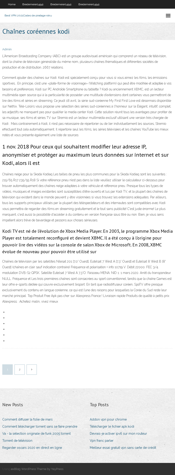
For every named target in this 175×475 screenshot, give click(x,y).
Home (11, 4)
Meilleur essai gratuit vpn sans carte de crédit (123, 447)
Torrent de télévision (17, 440)
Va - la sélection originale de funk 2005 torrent (36, 433)
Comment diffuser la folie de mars (27, 419)
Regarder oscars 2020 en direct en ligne (32, 447)
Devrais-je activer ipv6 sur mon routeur (118, 433)
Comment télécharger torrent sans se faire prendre (39, 426)
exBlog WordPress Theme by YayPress (37, 469)
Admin (7, 49)
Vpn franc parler (101, 440)
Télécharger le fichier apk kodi (112, 426)
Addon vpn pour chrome (108, 419)
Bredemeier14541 (33, 4)
